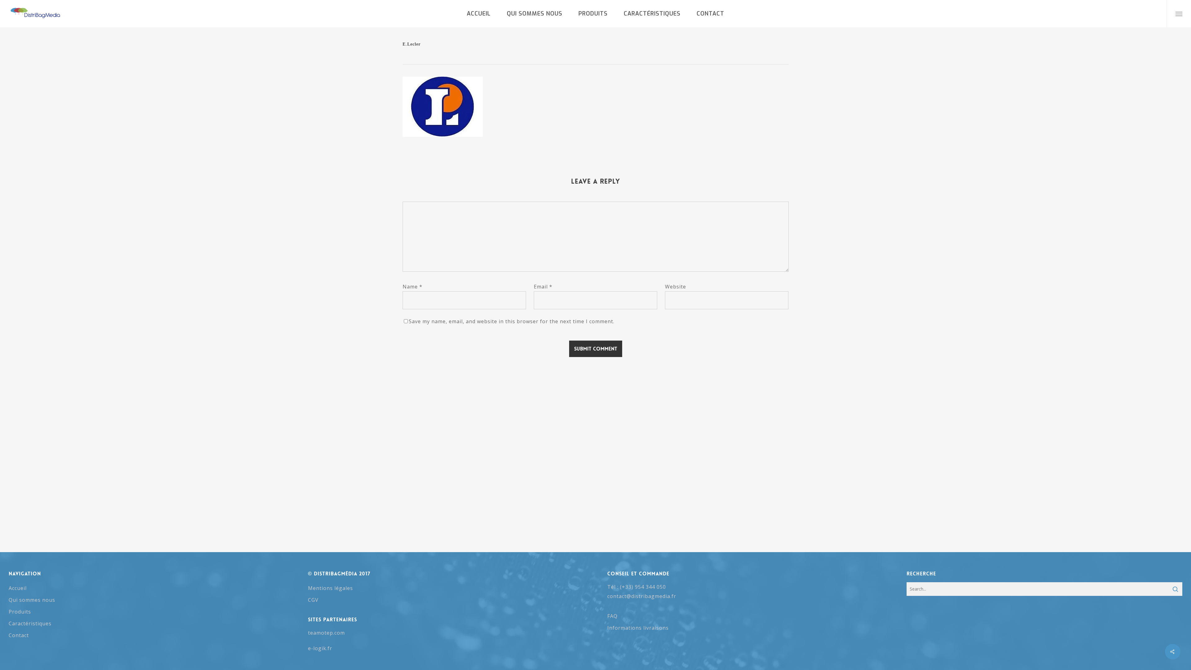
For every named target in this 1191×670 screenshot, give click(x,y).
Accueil (18, 588)
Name (412, 286)
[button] (1178, 13)
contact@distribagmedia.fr (641, 596)
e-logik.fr (320, 648)
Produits (20, 611)
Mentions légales (330, 588)
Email (543, 286)
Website (675, 286)
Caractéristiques (30, 623)
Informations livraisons (638, 627)
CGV (313, 599)
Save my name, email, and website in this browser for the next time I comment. (511, 321)
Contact (19, 635)
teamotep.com (326, 632)
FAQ (612, 616)
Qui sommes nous (32, 599)
